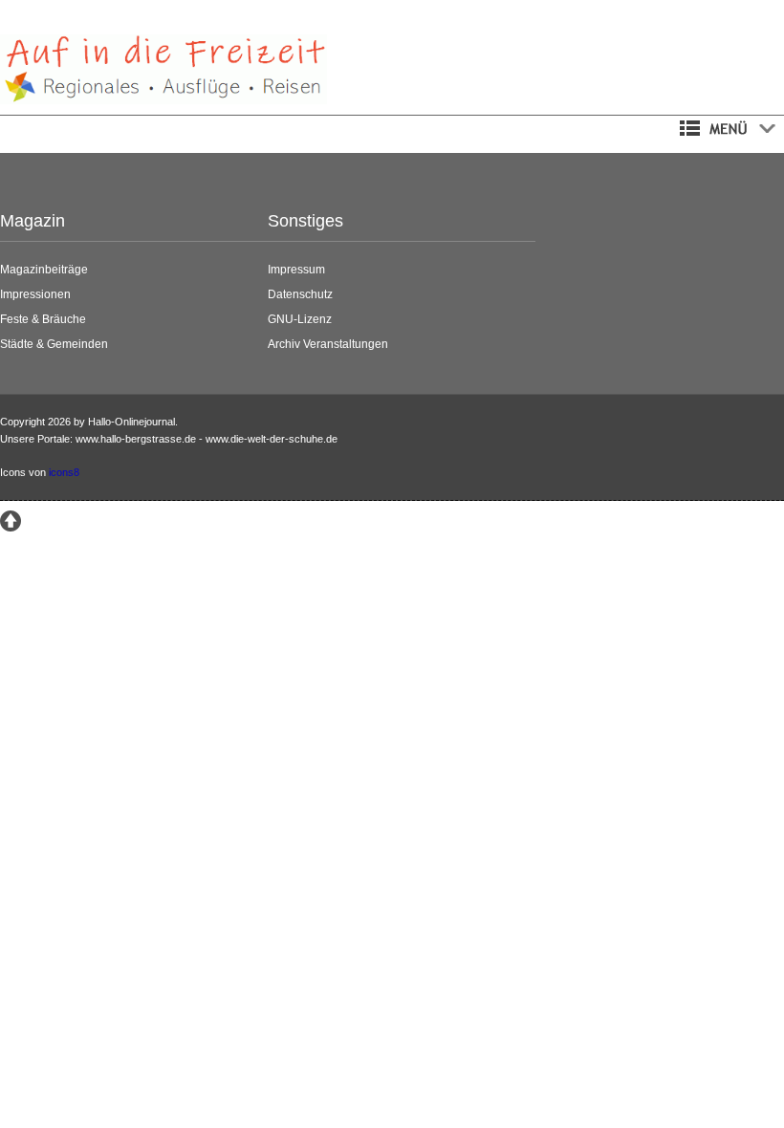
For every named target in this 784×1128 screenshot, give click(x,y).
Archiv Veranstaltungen (328, 344)
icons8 (64, 472)
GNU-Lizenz (300, 319)
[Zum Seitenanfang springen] (10, 520)
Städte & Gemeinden (54, 344)
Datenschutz (300, 294)
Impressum (296, 269)
